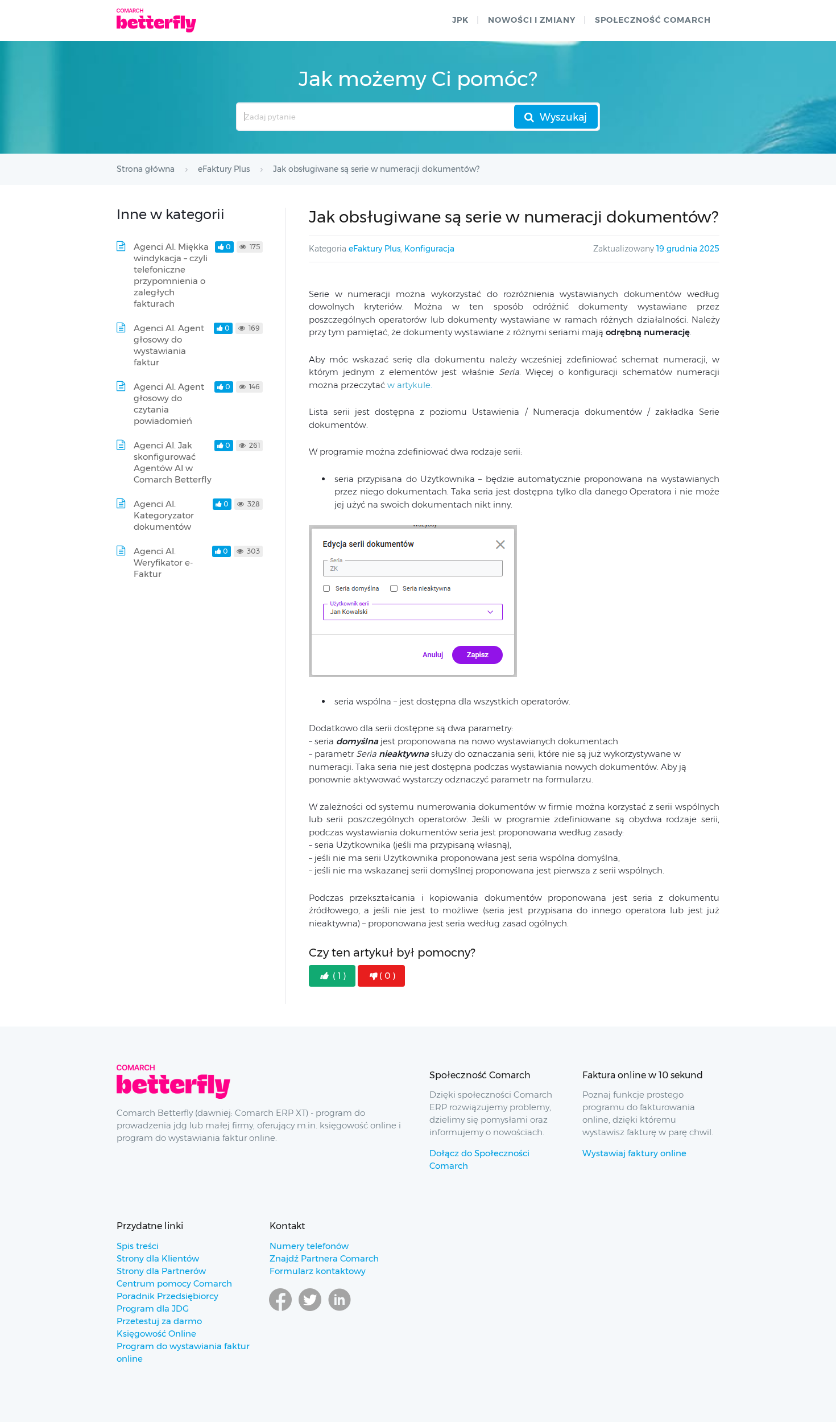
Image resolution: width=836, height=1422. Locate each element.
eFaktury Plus (374, 249)
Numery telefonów (309, 1245)
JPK (460, 20)
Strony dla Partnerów (161, 1271)
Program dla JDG (153, 1308)
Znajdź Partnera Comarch (324, 1258)
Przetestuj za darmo (159, 1321)
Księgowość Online (156, 1333)
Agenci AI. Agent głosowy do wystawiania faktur (169, 345)
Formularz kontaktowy (318, 1271)
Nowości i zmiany (532, 20)
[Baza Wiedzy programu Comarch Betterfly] (156, 20)
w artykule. (409, 385)
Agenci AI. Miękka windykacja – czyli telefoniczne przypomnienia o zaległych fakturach (171, 275)
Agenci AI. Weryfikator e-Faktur (163, 562)
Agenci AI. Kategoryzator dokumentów (164, 515)
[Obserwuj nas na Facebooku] (280, 1310)
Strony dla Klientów (158, 1258)
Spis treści (138, 1245)
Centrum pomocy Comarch (174, 1283)
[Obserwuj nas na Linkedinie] (339, 1310)
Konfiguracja (429, 249)
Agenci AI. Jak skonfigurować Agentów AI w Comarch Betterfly (173, 462)
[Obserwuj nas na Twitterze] (310, 1310)
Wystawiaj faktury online (634, 1153)
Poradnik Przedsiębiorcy (167, 1296)
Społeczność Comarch (653, 20)
